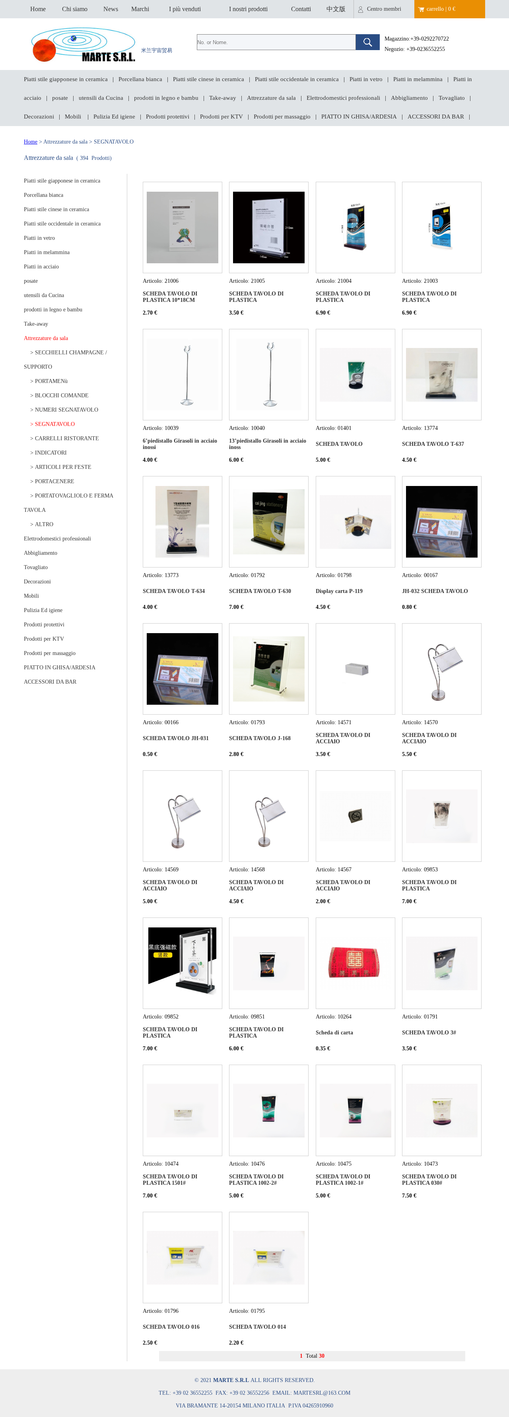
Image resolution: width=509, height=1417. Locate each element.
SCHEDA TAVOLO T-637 (433, 444)
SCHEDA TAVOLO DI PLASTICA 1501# (170, 1180)
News (110, 9)
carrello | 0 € (441, 9)
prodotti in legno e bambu (166, 98)
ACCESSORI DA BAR (436, 116)
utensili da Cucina (101, 98)
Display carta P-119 (339, 591)
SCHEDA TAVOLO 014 (257, 1327)
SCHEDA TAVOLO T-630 (260, 591)
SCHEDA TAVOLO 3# (429, 1033)
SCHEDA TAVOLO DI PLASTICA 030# (429, 1180)
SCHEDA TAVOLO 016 (171, 1327)
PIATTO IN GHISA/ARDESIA (359, 116)
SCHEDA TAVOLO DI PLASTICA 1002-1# (343, 1180)
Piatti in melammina (418, 79)
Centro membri (384, 9)
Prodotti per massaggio (282, 116)
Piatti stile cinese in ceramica (208, 79)
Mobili (74, 116)
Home (38, 9)
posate (60, 98)
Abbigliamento (409, 98)
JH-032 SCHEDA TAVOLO (435, 591)
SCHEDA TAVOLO (339, 444)
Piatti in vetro (366, 79)
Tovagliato (452, 98)
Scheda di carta (334, 1033)
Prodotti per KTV (221, 116)
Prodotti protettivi (167, 116)
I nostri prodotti (248, 9)
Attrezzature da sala (271, 98)
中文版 (336, 9)
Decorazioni (39, 116)
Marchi (140, 9)
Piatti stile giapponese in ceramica (66, 79)
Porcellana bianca (140, 79)
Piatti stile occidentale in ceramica (297, 79)
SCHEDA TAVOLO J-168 (260, 738)
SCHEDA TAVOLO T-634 (174, 591)
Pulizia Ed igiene (114, 116)
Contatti (301, 9)
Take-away (222, 98)
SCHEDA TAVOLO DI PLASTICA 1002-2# (256, 1180)
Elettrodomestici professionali (343, 98)
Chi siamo (74, 9)
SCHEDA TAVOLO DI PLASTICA (256, 297)
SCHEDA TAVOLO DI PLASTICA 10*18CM (170, 297)
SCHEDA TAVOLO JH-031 (176, 738)
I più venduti (185, 9)
